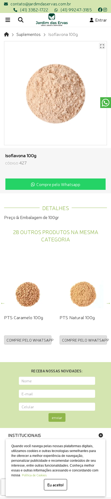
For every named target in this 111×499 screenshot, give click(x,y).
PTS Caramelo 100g (23, 317)
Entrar (100, 20)
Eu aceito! (55, 484)
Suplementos (28, 34)
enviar (57, 417)
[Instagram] (105, 9)
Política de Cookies (33, 475)
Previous (2, 302)
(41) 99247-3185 (76, 9)
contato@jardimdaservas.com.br (41, 3)
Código (11, 163)
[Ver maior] (102, 46)
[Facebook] (100, 9)
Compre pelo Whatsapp (57, 184)
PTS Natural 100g (77, 317)
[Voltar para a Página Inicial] (6, 34)
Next (108, 302)
